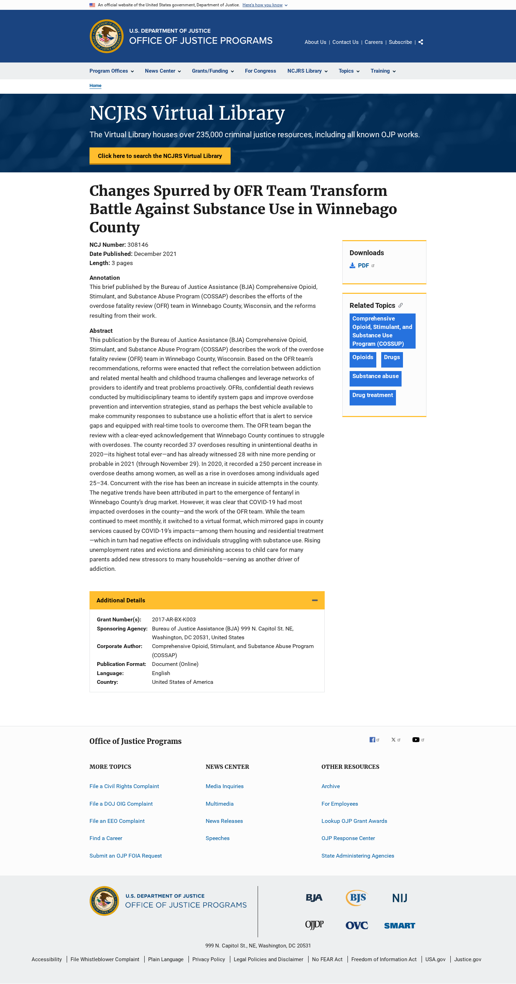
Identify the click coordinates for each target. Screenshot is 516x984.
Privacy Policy (208, 959)
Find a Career (106, 838)
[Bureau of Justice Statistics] (357, 907)
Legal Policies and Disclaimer (268, 959)
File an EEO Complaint (117, 821)
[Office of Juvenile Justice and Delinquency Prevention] (314, 931)
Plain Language (166, 959)
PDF (364, 265)
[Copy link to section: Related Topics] (399, 304)
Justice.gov (467, 959)
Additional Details (121, 600)
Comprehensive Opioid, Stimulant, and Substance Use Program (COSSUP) (382, 331)
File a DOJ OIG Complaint (121, 803)
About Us (315, 42)
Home (95, 85)
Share (426, 47)
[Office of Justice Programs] (107, 36)
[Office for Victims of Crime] (357, 930)
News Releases (224, 821)
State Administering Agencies (358, 855)
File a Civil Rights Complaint (124, 786)
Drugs (392, 357)
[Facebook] (377, 744)
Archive (331, 786)
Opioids (362, 357)
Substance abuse (375, 375)
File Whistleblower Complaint (105, 959)
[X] (398, 744)
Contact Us (345, 42)
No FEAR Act (327, 959)
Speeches (218, 838)
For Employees (340, 803)
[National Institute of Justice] (400, 903)
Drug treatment (372, 394)
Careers (374, 42)
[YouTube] (419, 744)
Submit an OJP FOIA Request (126, 855)
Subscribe (400, 42)
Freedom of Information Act (384, 959)
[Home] (201, 36)
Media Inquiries (225, 786)
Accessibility (47, 959)
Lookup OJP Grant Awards (354, 821)
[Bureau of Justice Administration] (314, 903)
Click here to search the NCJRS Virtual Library (160, 155)
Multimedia (220, 803)
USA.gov (435, 959)
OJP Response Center (348, 838)
